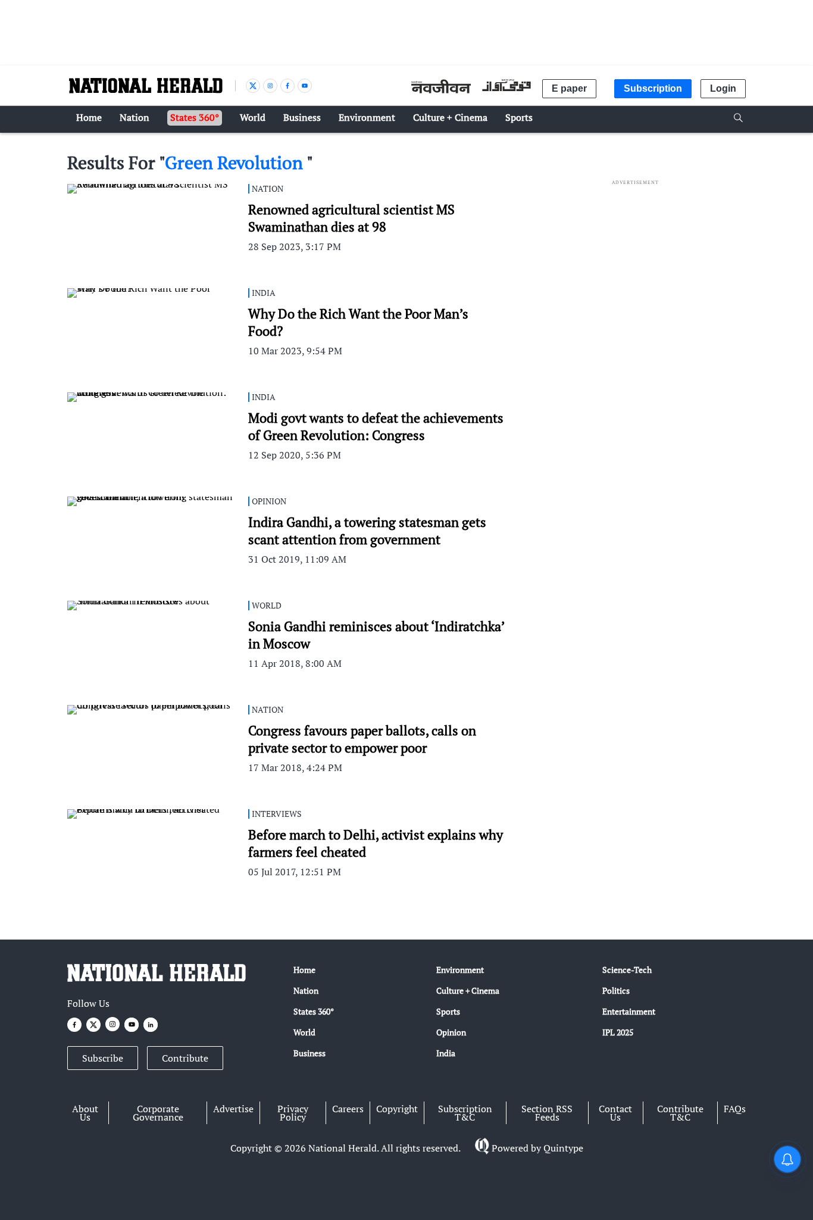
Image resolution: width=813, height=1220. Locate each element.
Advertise (233, 1108)
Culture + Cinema (467, 990)
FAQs (735, 1108)
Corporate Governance (158, 1113)
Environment (460, 969)
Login (723, 88)
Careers (348, 1108)
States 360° (313, 1011)
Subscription (653, 88)
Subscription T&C (465, 1113)
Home (304, 969)
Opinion (451, 1032)
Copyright (397, 1108)
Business (309, 1053)
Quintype (563, 1148)
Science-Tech (627, 969)
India (445, 1053)
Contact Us (615, 1113)
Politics (616, 990)
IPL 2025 (617, 1032)
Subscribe (102, 1058)
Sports (448, 1011)
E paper (569, 88)
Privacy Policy (292, 1113)
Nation (305, 990)
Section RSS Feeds (547, 1113)
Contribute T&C (680, 1113)
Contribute (185, 1058)
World (304, 1032)
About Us (85, 1113)
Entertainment (628, 1011)
